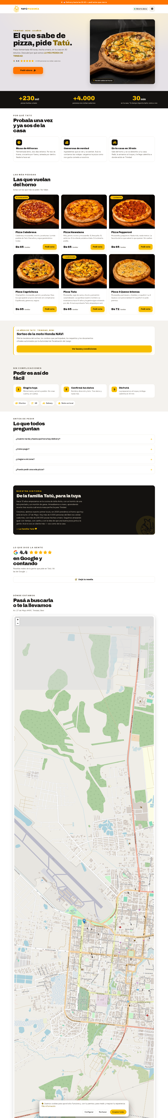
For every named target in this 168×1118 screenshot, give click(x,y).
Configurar (89, 1112)
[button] (84, 921)
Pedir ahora (26, 70)
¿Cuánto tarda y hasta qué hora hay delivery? (84, 439)
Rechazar (103, 1112)
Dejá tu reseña (85, 579)
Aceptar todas (118, 1112)
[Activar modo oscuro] (152, 9)
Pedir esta (49, 247)
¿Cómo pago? (84, 449)
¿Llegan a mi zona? (84, 459)
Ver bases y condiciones (84, 349)
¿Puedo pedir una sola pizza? (84, 469)
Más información (48, 1106)
